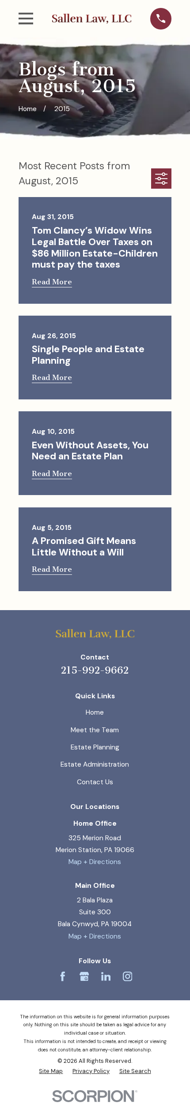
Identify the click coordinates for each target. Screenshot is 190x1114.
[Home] (91, 18)
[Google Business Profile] (84, 976)
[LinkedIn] (106, 976)
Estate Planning (95, 747)
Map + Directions (94, 861)
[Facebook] (63, 976)
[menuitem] (51, 1071)
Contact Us (95, 782)
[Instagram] (128, 976)
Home (95, 712)
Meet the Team (95, 730)
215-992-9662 (95, 670)
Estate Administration (95, 764)
